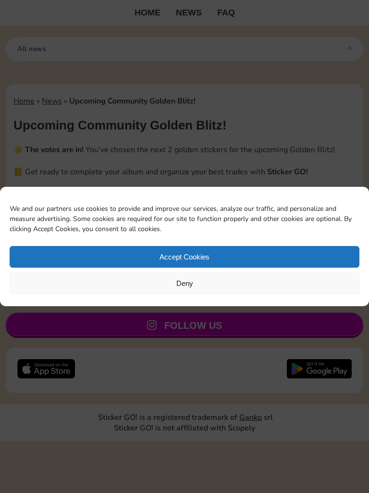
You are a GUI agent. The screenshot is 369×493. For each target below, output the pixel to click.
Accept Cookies (184, 257)
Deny (184, 283)
